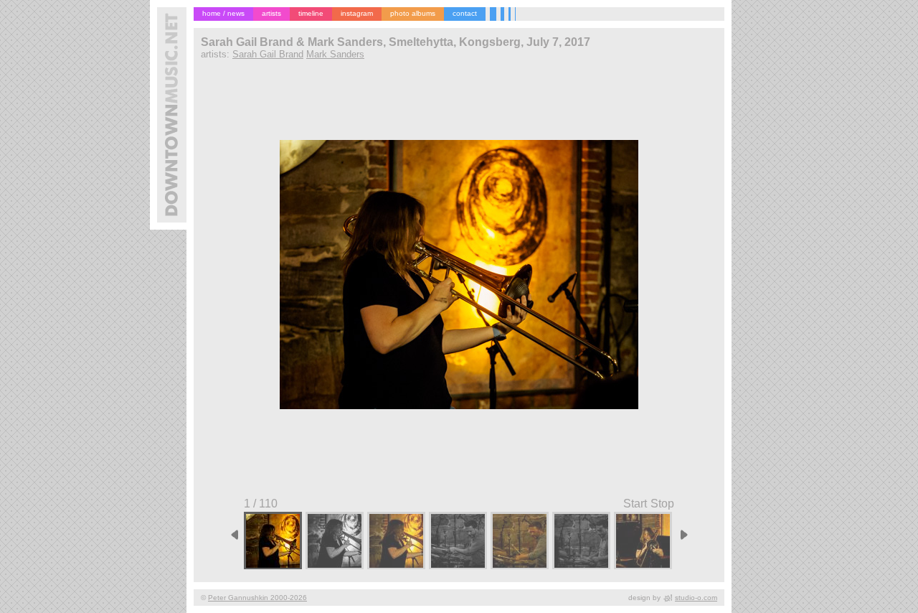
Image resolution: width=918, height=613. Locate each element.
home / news (223, 13)
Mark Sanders (335, 54)
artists (271, 13)
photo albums (412, 13)
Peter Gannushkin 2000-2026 (257, 598)
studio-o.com (696, 598)
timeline (310, 13)
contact (465, 13)
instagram (357, 13)
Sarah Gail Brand (267, 54)
